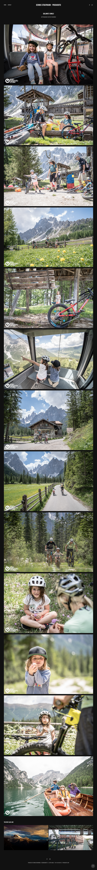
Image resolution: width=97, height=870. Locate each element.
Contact (9, 5)
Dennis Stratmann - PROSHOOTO (48, 5)
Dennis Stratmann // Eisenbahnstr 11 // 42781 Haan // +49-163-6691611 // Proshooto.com (51, 862)
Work (5, 5)
